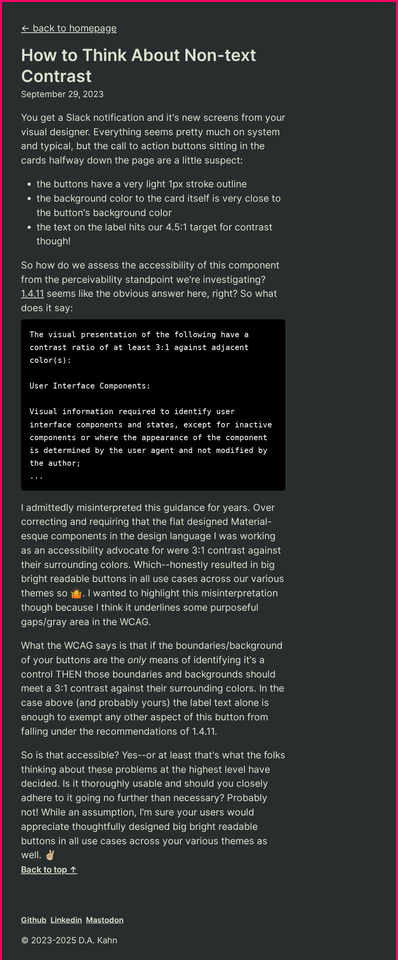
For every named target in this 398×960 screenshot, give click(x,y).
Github (34, 920)
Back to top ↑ (49, 869)
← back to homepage (69, 28)
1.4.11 (32, 293)
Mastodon (105, 920)
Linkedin (66, 920)
